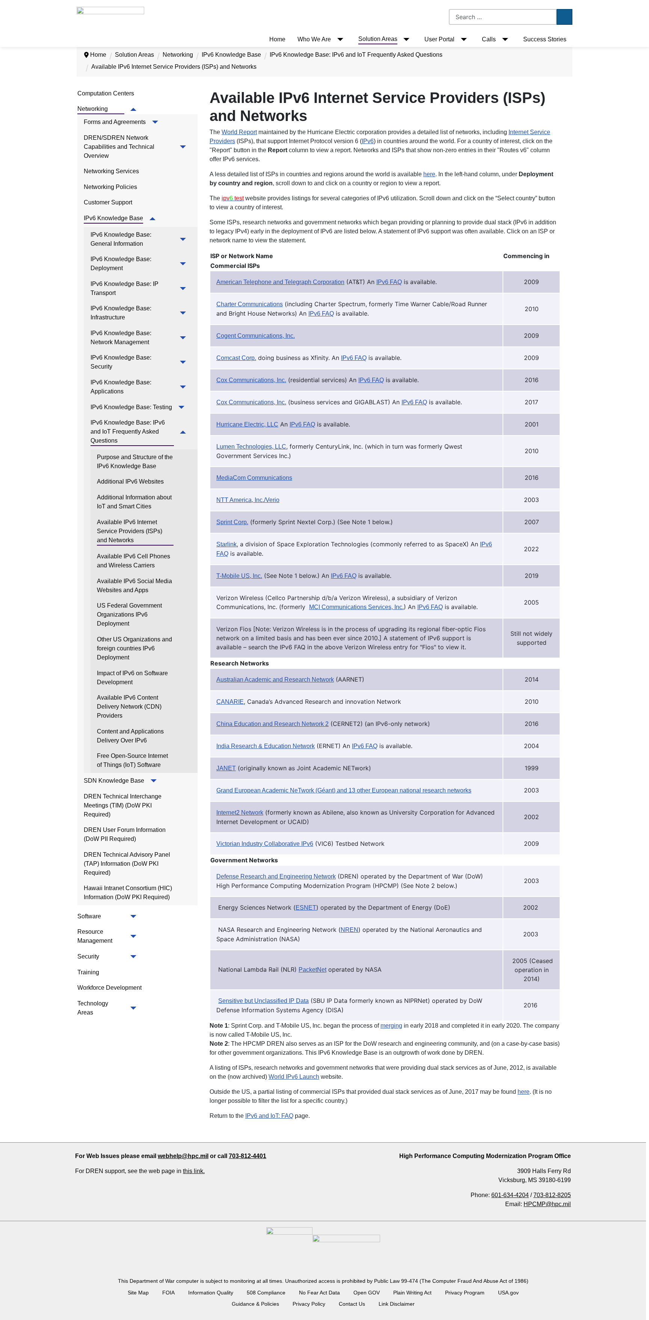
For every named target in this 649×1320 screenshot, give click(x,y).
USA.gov (508, 1293)
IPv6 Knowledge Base (113, 218)
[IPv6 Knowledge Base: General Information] (181, 239)
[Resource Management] (132, 936)
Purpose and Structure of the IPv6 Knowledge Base (135, 461)
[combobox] (503, 17)
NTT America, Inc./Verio (247, 500)
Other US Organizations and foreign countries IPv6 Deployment (135, 648)
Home (277, 39)
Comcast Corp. (236, 358)
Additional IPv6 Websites (130, 481)
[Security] (132, 956)
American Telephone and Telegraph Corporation (280, 282)
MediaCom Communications (254, 478)
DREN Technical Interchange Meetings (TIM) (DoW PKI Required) (123, 805)
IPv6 (368, 141)
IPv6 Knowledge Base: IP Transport (125, 288)
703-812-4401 (247, 1156)
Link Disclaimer (397, 1304)
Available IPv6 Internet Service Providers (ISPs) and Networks (130, 531)
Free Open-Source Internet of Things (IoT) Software (133, 760)
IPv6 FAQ (389, 282)
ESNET (306, 907)
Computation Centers (105, 93)
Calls (489, 39)
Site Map (138, 1293)
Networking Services (111, 171)
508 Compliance (266, 1293)
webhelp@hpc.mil (183, 1156)
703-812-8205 (552, 1195)
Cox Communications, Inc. (251, 380)
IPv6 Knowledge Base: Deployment (122, 263)
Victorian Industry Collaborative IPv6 (264, 844)
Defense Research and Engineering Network (276, 876)
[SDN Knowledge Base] (152, 780)
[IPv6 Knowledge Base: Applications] (181, 387)
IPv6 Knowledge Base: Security (122, 362)
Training (88, 972)
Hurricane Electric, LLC (247, 424)
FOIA (168, 1293)
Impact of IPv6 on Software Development (133, 677)
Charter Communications (249, 304)
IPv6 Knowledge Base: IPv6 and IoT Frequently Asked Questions (128, 431)
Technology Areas (93, 1008)
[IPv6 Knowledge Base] (150, 218)
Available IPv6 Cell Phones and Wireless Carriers (134, 561)
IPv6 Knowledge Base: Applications (121, 387)
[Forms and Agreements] (153, 122)
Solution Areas (377, 39)
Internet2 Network (239, 812)
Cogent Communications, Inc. (255, 336)
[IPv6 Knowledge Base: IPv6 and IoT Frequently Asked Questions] (181, 432)
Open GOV (366, 1293)
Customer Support (108, 202)
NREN (349, 930)
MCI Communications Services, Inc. (356, 607)
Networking (92, 109)
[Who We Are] (338, 39)
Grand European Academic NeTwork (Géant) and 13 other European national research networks (343, 790)
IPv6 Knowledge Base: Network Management (122, 337)
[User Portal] (462, 39)
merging (391, 1025)
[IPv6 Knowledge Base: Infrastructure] (181, 313)
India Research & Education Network (265, 746)
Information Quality (210, 1293)
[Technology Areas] (132, 1008)
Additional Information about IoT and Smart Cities (135, 502)
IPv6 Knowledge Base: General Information (122, 239)
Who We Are (314, 39)
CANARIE (230, 702)
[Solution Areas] (405, 39)
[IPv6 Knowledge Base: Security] (181, 362)
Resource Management (94, 936)
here (429, 174)
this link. (194, 1171)
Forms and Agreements (115, 122)
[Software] (132, 916)
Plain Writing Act (412, 1293)
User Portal (439, 39)
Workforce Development (109, 987)
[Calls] (503, 39)
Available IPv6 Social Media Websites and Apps (135, 585)
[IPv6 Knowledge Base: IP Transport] (181, 288)
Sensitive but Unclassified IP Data (263, 1001)
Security (88, 956)
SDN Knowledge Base (114, 780)
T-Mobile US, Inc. (239, 576)
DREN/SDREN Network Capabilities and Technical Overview (120, 147)
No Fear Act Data (319, 1293)
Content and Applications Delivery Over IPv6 (131, 736)
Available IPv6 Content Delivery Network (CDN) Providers (130, 706)
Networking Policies (110, 187)
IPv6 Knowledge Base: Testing (131, 407)
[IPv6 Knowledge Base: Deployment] (181, 263)
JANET (226, 768)
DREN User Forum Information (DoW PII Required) (125, 834)
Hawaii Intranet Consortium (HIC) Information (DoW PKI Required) (129, 892)
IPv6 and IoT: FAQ (269, 1116)
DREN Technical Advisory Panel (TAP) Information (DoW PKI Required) (128, 863)
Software (89, 916)
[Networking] (132, 109)
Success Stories (544, 39)
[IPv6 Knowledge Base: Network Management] (181, 337)
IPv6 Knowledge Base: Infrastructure (122, 313)
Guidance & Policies (255, 1304)
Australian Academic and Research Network (275, 679)
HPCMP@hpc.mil (547, 1204)
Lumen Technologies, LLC (251, 446)
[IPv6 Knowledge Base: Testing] (179, 407)
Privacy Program (464, 1293)
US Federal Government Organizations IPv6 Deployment (130, 614)
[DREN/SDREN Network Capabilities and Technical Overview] (181, 146)
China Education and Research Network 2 (272, 724)
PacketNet (312, 969)
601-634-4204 (510, 1195)
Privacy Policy (309, 1304)
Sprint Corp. (232, 522)
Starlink (226, 544)
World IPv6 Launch (294, 1077)
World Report (239, 132)
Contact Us (352, 1304)
